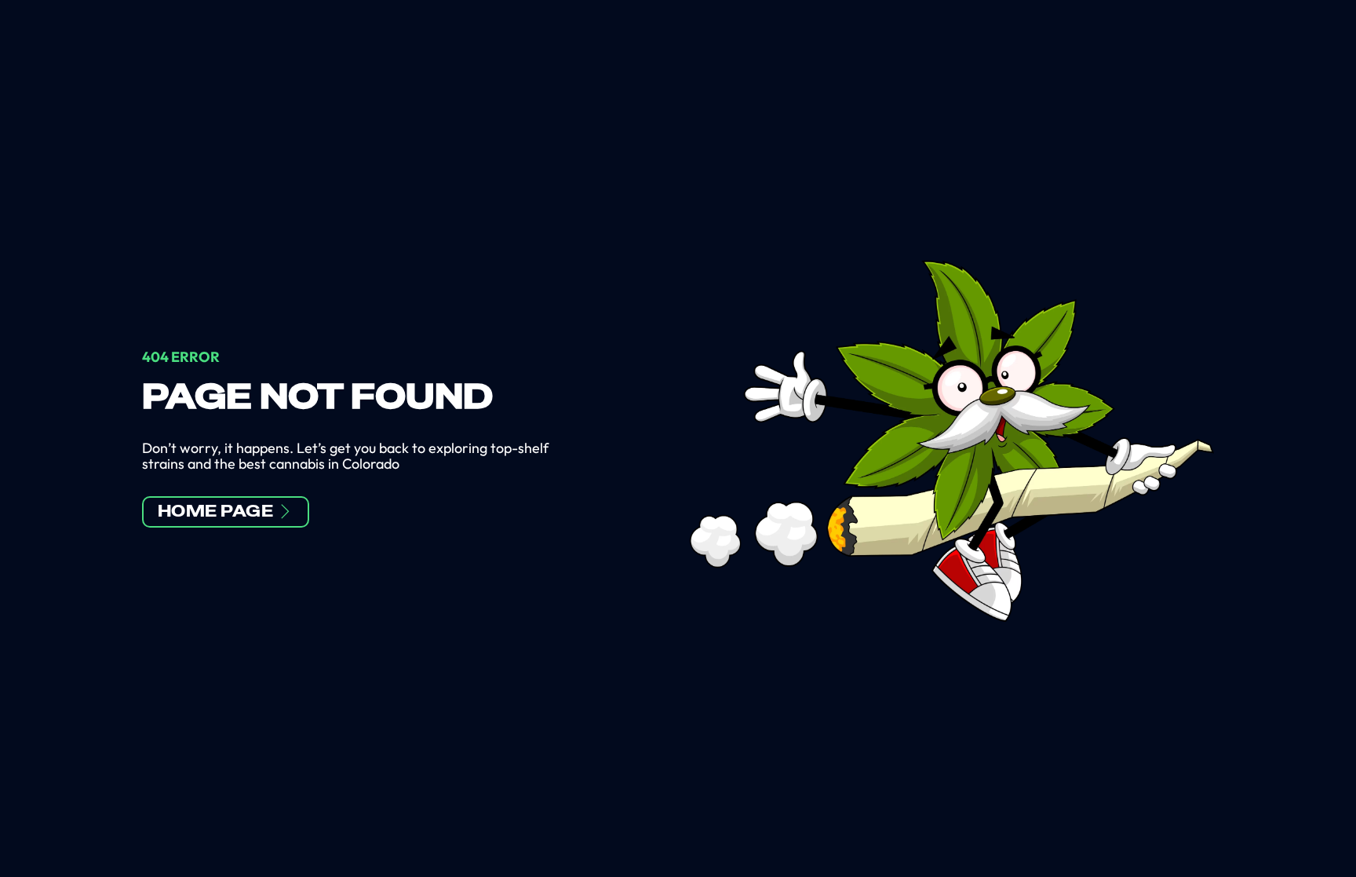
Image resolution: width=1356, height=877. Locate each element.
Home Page (216, 511)
